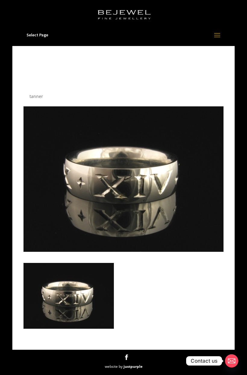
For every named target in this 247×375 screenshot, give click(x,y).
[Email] (231, 360)
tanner (36, 96)
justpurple (133, 366)
